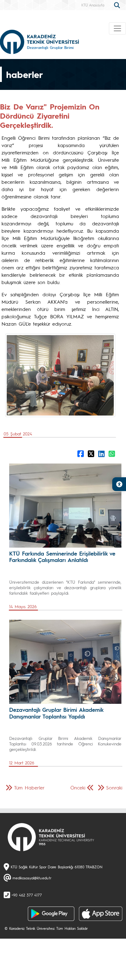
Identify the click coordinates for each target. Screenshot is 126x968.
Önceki (77, 787)
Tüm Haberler (29, 787)
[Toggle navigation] (117, 28)
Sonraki (114, 787)
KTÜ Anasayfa (92, 4)
